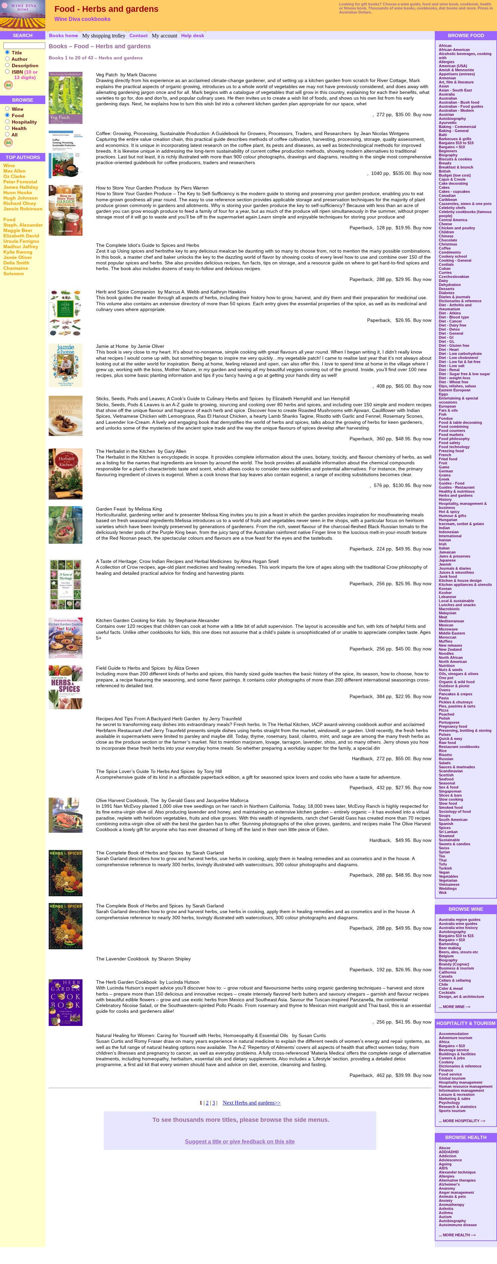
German (446, 471)
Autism (445, 1217)
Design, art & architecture (461, 997)
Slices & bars (450, 795)
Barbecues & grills (455, 139)
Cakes (444, 187)
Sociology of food (455, 811)
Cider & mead (451, 988)
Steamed (446, 836)
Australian (448, 98)
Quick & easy (450, 739)
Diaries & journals (454, 297)
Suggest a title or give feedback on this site (240, 1141)
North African (451, 657)
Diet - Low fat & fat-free (459, 362)
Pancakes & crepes (455, 694)
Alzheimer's (449, 1184)
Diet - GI (446, 337)
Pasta (444, 698)
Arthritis (446, 1209)
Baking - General (454, 131)
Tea (442, 856)
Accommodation (454, 1034)
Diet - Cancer (450, 321)
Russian (446, 759)
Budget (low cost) (455, 175)
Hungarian (448, 520)
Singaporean (450, 791)
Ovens (444, 690)
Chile (443, 984)
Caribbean (448, 200)
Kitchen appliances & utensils (465, 585)
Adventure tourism (455, 1038)
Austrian (446, 114)
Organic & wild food (457, 682)
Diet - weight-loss (454, 378)
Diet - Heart (449, 349)
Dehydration (450, 285)
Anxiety (445, 1200)
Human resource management (466, 1086)
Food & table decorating (460, 422)
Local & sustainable (456, 601)
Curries (445, 272)
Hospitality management (460, 1082)
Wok (443, 893)
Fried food (448, 459)
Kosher (445, 593)
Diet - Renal (449, 370)
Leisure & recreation (457, 1094)
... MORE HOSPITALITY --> (462, 1121)
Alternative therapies (457, 1180)
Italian (444, 548)
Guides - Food (452, 483)
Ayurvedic (448, 123)
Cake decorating (453, 183)
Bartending (449, 944)
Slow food (448, 803)
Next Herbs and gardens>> (252, 1103)
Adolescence (450, 1160)
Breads (445, 163)
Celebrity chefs (452, 208)
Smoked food (451, 807)
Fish (443, 414)
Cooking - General (455, 260)
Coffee (445, 248)
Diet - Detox (449, 329)
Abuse (444, 1148)
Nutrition (447, 666)
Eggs (443, 394)
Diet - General (451, 333)
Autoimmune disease (458, 1225)
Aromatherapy (451, 1205)
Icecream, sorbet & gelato (461, 524)
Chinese (446, 236)
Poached (446, 714)
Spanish (446, 824)
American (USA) (453, 66)
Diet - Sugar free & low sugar (464, 374)
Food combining (454, 426)
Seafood (446, 779)
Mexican (446, 625)
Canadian (447, 196)
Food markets (451, 435)
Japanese (447, 560)
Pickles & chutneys (456, 702)
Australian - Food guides (461, 106)
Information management (461, 1090)
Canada (445, 976)
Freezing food (451, 451)
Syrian (444, 852)
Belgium (446, 956)
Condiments (450, 252)
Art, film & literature (456, 82)
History (445, 499)
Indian (444, 528)
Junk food (448, 576)
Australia (447, 94)
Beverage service (454, 1050)
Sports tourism (452, 1111)
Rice (443, 751)
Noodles (446, 653)
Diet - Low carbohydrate (460, 354)
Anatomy (447, 1188)
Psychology (449, 1103)
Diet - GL (447, 341)
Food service (450, 1074)
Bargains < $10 (452, 147)
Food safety (449, 443)
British (445, 171)
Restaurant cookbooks (459, 747)
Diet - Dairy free (452, 325)
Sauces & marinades (457, 767)
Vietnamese (449, 884)
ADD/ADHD (449, 1152)
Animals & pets (452, 1196)
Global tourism (452, 1078)
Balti (443, 135)
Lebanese (447, 597)
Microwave (448, 629)
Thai (443, 860)
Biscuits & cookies (455, 159)
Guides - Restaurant (457, 487)
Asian (444, 86)
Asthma (446, 1213)
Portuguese (449, 722)
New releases (450, 645)
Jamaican (447, 552)
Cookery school (453, 256)
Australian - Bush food (459, 102)
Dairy (443, 281)
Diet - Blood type (454, 317)
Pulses (445, 734)
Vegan (444, 872)
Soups (444, 816)
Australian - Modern (456, 110)
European (447, 406)
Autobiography (452, 119)
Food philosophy (454, 439)
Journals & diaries (455, 568)
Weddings (448, 888)
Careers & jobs (452, 1058)
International (450, 536)
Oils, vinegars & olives (458, 674)
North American (453, 662)
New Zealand (450, 649)
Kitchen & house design (460, 580)
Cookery (446, 1062)
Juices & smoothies (456, 572)
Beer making (450, 948)
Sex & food (448, 787)
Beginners (448, 151)
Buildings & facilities (457, 1054)
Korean (445, 589)
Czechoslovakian (454, 277)
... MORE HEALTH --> (457, 1235)
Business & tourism (456, 968)
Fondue (446, 418)
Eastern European (455, 390)
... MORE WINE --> (454, 1007)
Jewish (445, 564)
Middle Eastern (452, 633)
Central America (453, 220)
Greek (444, 479)
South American (453, 820)
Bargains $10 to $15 (456, 143)
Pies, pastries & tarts (457, 706)
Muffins (445, 641)
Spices (445, 828)
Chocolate (448, 240)
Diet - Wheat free (453, 382)
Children (446, 232)
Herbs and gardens (456, 495)
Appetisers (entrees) (457, 74)
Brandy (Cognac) (454, 964)
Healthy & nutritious (457, 491)
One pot (446, 678)
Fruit (443, 463)
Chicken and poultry (457, 228)
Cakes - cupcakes (454, 191)
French (445, 455)
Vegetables (448, 876)
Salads (445, 763)
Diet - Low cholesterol (458, 358)
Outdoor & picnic (454, 686)
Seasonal (447, 783)
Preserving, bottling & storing (465, 730)
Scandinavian (451, 771)
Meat (443, 617)
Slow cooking (451, 799)
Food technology (454, 447)
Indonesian (449, 532)
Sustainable (449, 840)
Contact (138, 35)
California (447, 972)
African (445, 46)
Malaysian (447, 613)
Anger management (456, 1192)
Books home (63, 35)
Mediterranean (451, 621)
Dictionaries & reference (460, 301)
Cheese (445, 224)
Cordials (446, 264)
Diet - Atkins (450, 313)
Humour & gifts (452, 516)
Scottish (446, 775)
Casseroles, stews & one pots (465, 204)
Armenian (447, 78)
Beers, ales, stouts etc (458, 952)
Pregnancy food (453, 726)
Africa (444, 1042)
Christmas (448, 244)
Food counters (452, 431)
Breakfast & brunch (456, 167)
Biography (448, 155)
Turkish (445, 868)
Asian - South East (455, 90)
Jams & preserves (454, 556)
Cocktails (447, 992)
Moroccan (447, 637)
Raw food (447, 743)
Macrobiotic (449, 609)
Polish (444, 718)
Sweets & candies (454, 844)
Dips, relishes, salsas (457, 386)
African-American (454, 50)
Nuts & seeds (451, 670)
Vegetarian (448, 880)
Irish (443, 544)
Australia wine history (458, 928)
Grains (445, 475)
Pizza (443, 710)
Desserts (446, 289)
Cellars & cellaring (455, 980)
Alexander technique (457, 1172)
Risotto (445, 755)
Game (444, 467)
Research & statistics (457, 1107)
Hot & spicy (449, 512)
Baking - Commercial (457, 127)
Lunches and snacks (457, 605)
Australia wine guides (458, 924)
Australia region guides (459, 920)
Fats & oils (448, 410)
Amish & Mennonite (456, 70)
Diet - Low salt (452, 366)
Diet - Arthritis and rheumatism (455, 307)
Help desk (192, 35)
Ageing (445, 1164)
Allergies (446, 62)
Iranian (445, 540)
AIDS (443, 1168)
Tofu (443, 864)
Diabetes (446, 293)
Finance (446, 1070)
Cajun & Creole (452, 179)
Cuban (445, 268)
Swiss (444, 848)
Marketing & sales (454, 1099)
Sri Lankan (448, 832)
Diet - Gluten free (454, 345)
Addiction (447, 1156)
